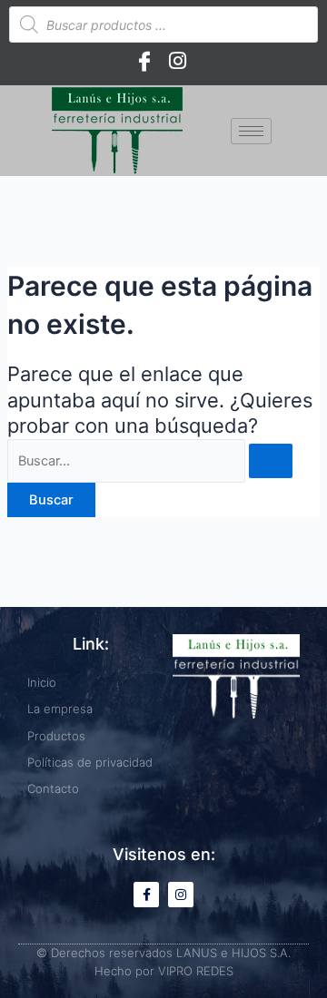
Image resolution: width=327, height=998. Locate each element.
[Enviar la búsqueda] (270, 461)
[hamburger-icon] (251, 131)
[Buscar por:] (149, 461)
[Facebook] (144, 60)
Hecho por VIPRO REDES (163, 971)
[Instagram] (177, 60)
